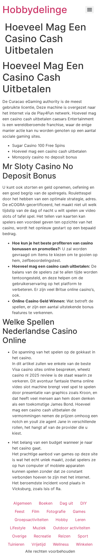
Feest (20, 511)
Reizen (64, 536)
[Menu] (89, 9)
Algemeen (22, 503)
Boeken (45, 503)
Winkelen (84, 544)
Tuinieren (16, 544)
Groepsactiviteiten (31, 519)
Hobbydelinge (34, 9)
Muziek (39, 527)
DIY (83, 503)
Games (79, 511)
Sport (83, 536)
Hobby (62, 519)
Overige (19, 536)
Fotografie (56, 511)
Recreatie (42, 536)
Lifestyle (17, 527)
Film (35, 511)
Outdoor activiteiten (71, 527)
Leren (80, 519)
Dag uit (66, 503)
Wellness (61, 544)
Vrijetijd (39, 544)
